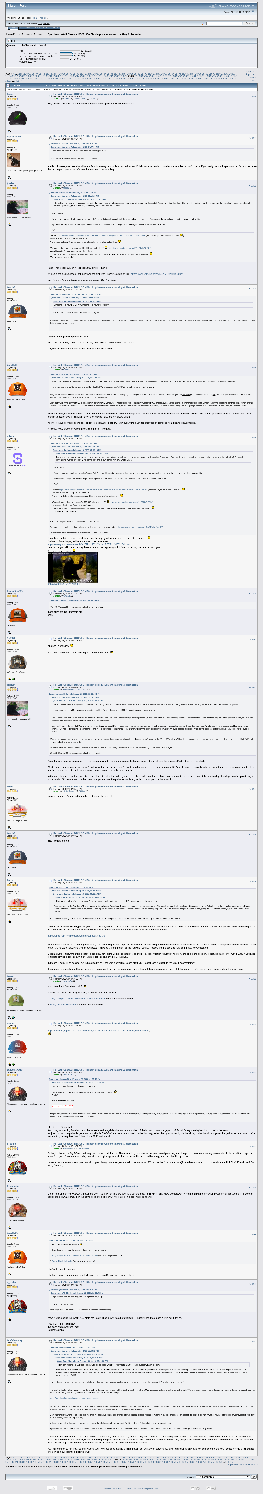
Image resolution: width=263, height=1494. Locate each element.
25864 (185, 78)
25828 (172, 76)
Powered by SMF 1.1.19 (114, 1488)
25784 (103, 74)
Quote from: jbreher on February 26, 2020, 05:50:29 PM (73, 1290)
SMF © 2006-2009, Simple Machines (143, 1488)
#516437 (252, 1188)
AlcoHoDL (12, 365)
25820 (117, 76)
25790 (144, 74)
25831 (193, 76)
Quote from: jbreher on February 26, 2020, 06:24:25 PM (73, 443)
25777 (55, 74)
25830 (186, 76)
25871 (233, 78)
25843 (42, 78)
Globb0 (66, 98)
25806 (22, 76)
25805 (15, 76)
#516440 (252, 1342)
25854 (117, 78)
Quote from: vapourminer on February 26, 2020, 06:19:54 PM (75, 294)
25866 (199, 78)
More (55, 28)
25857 (138, 78)
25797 (191, 74)
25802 (225, 74)
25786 (117, 74)
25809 (42, 76)
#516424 (252, 289)
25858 (144, 78)
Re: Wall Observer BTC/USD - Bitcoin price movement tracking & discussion (95, 94)
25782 (89, 74)
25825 (152, 76)
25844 (49, 78)
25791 (151, 74)
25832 (200, 76)
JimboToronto (79, 98)
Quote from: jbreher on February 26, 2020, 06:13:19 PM (73, 374)
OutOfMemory (14, 1070)
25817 (97, 76)
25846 (63, 78)
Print (253, 80)
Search (29, 28)
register (43, 18)
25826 (159, 76)
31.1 (40, 23)
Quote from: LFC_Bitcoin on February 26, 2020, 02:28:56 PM (77, 1293)
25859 (151, 78)
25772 (21, 74)
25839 (15, 78)
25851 (97, 78)
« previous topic (251, 73)
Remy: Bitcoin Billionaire (63, 1004)
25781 (83, 74)
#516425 (252, 367)
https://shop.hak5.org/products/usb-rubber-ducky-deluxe (76, 935)
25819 (110, 76)
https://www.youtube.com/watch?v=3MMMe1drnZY (157, 274)
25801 (219, 74)
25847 (70, 78)
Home (13, 28)
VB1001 (66, 596)
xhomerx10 (68, 1074)
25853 (110, 78)
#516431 (252, 835)
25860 (158, 78)
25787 (123, 74)
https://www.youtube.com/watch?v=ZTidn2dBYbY (129, 248)
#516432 (252, 881)
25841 (29, 78)
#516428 (252, 639)
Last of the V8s (15, 591)
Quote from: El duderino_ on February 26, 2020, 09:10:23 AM (79, 199)
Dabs (10, 786)
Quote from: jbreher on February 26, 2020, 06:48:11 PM (72, 887)
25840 (22, 78)
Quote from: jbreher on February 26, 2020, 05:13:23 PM (75, 196)
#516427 (252, 594)
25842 (36, 78)
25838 (8, 78)
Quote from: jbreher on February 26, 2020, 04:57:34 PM (75, 147)
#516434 (252, 1024)
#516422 (252, 138)
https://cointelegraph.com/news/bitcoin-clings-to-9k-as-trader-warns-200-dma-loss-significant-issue (98, 1030)
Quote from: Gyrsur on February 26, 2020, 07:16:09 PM (72, 1240)
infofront (92, 98)
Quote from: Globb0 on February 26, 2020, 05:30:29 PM (73, 144)
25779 (69, 74)
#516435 (252, 1072)
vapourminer (14, 136)
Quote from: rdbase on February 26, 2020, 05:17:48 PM (72, 193)
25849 (83, 78)
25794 (171, 74)
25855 (124, 78)
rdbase (66, 188)
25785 (110, 74)
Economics (40, 34)
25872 (8, 81)
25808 (36, 76)
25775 (42, 74)
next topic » (252, 75)
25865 (192, 78)
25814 (76, 76)
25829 (179, 76)
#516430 (252, 789)
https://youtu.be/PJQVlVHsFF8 (64, 584)
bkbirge (82, 791)
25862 (172, 78)
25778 (62, 74)
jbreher (11, 183)
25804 (8, 76)
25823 (138, 76)
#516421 (252, 97)
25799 (205, 74)
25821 (124, 76)
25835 (220, 76)
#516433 (252, 979)
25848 (76, 78)
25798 (198, 74)
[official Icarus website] (13, 1064)
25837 (234, 76)
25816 (90, 76)
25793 (164, 74)
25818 (103, 76)
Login (37, 28)
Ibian (10, 94)
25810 (49, 76)
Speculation (54, 34)
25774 (35, 74)
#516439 (252, 1284)
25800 (212, 74)
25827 (166, 76)
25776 (49, 74)
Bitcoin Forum (12, 34)
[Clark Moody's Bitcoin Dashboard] (13, 1017)
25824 (145, 76)
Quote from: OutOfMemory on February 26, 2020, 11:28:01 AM (77, 1082)
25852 (104, 78)
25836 (227, 76)
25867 (206, 78)
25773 (28, 74)
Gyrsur (10, 976)
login (34, 18)
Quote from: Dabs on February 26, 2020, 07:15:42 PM (72, 1347)
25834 (213, 76)
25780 (76, 74)
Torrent (46, 23)
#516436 (252, 1146)
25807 (29, 76)
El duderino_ (68, 1148)
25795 (178, 74)
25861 (165, 78)
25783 (96, 74)
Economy (27, 34)
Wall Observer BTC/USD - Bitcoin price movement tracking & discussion (102, 34)
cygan (10, 1023)
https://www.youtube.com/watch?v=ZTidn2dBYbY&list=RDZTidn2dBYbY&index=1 (90, 544)
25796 (185, 74)
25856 (131, 78)
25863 (178, 78)
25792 (157, 74)
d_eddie (11, 1143)
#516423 (252, 186)
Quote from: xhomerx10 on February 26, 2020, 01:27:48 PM (74, 1079)
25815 (83, 76)
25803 (232, 74)
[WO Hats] (13, 679)
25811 (56, 76)
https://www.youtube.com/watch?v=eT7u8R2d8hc (78, 236)
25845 (56, 78)
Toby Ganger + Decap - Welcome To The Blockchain (77, 998)
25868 (212, 78)
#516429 (252, 687)
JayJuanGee (83, 1148)
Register (47, 28)
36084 (17, 81)
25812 (63, 76)
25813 (69, 76)
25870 (226, 78)
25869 (219, 78)
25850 (90, 78)
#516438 (252, 1234)
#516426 (252, 438)
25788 (130, 74)
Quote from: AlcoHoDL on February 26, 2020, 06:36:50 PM (74, 600)
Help (22, 28)
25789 (137, 74)
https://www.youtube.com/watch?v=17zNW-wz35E (123, 236)
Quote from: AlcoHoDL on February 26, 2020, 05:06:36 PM (76, 378)
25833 (206, 76)
